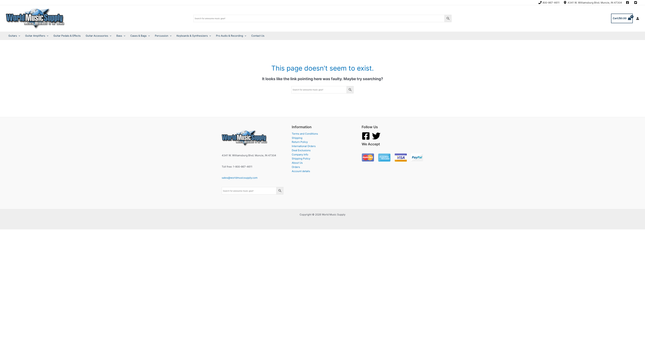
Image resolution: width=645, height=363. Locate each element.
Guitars (12, 35)
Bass (119, 35)
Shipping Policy (301, 158)
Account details (301, 171)
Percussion (161, 35)
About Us (297, 162)
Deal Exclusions (301, 150)
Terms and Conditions (305, 133)
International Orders (304, 146)
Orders (296, 167)
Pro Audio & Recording (229, 35)
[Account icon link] (637, 18)
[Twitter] (376, 136)
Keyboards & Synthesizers (192, 35)
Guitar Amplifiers (35, 35)
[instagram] (628, 2)
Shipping (297, 137)
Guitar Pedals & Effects (67, 35)
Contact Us (257, 35)
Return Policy (300, 142)
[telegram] (636, 2)
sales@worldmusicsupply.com (239, 177)
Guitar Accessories (97, 35)
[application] (18, 36)
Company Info (300, 154)
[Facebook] (366, 136)
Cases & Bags (138, 35)
